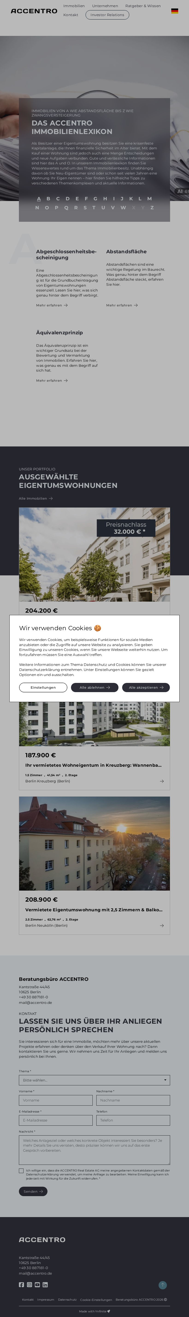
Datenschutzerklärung (39, 669)
